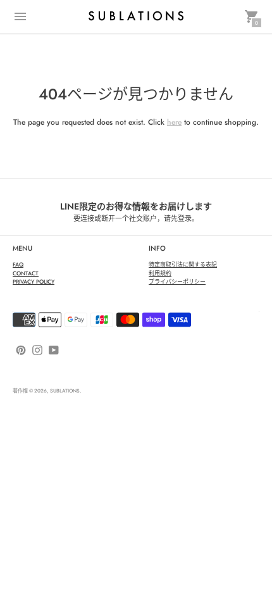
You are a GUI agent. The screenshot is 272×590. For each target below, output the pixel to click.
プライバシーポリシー (177, 281)
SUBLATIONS (65, 390)
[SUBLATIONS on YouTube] (54, 349)
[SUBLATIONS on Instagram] (37, 349)
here (174, 122)
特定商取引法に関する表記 (183, 264)
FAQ (18, 264)
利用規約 (160, 273)
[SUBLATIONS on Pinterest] (21, 349)
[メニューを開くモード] (20, 16)
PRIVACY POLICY (33, 281)
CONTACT (26, 273)
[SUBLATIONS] (136, 16)
